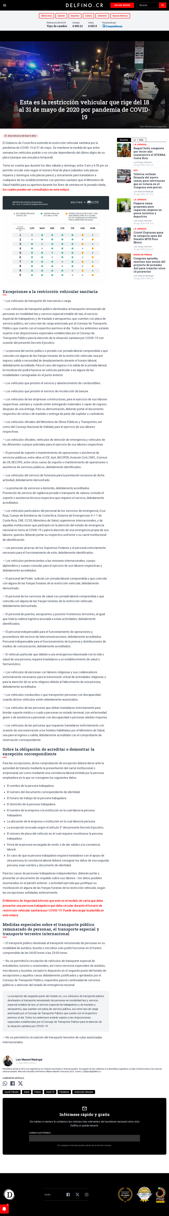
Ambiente (102, 16)
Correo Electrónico (40, 1133)
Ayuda (47, 1194)
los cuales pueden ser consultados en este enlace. (36, 189)
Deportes (75, 16)
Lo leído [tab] (138, 140)
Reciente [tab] (124, 140)
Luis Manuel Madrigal (143, 191)
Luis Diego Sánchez (143, 162)
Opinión (61, 16)
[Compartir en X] (20, 1083)
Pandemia (64, 1092)
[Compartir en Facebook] (12, 1083)
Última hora (46, 16)
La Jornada (140, 144)
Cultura (88, 16)
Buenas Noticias (120, 16)
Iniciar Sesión (122, 5)
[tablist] (141, 140)
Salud (26, 1092)
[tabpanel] (141, 211)
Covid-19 (50, 1092)
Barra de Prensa (143, 255)
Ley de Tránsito (12, 1092)
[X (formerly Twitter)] (77, 1195)
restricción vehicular (83, 1092)
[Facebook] (68, 1195)
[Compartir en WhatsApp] (5, 1083)
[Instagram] (87, 1195)
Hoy (84, 96)
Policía (37, 1092)
